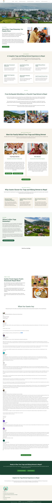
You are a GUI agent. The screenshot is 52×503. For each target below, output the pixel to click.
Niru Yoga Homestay (24, 501)
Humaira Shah (5, 422)
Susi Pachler (5, 430)
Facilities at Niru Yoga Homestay (8, 493)
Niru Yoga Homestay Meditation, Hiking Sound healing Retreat (12, 314)
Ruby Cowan (5, 364)
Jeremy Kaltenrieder (6, 442)
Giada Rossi (4, 391)
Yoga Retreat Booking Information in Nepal (10, 494)
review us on (5, 318)
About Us (4, 491)
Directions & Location (6, 497)
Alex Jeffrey (5, 322)
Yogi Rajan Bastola (14, 156)
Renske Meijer (5, 354)
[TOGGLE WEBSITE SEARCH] (49, 1)
